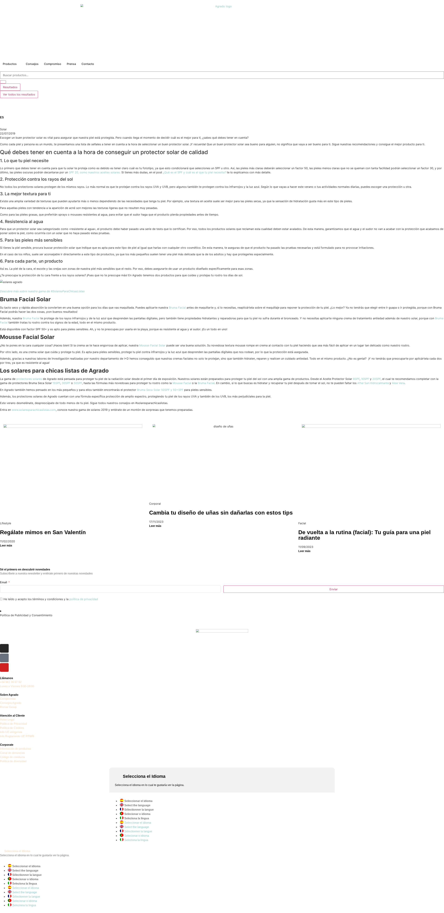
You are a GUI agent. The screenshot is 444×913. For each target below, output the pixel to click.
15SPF (56, 383)
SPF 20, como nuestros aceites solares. (95, 172)
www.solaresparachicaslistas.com (34, 409)
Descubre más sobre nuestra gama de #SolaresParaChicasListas (42, 291)
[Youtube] (4, 667)
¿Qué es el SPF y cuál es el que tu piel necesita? (194, 172)
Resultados (10, 87)
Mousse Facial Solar (152, 345)
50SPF (78, 383)
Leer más (6, 545)
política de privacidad (83, 599)
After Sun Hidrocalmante (373, 383)
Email (3, 582)
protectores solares (29, 379)
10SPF (365, 379)
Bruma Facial (177, 307)
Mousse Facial (182, 383)
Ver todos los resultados (19, 94)
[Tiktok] (4, 658)
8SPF (356, 379)
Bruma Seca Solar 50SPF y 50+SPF (160, 390)
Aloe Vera (398, 383)
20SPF (376, 379)
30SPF (66, 383)
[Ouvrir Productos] (19, 64)
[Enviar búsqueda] (3, 81)
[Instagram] (4, 648)
